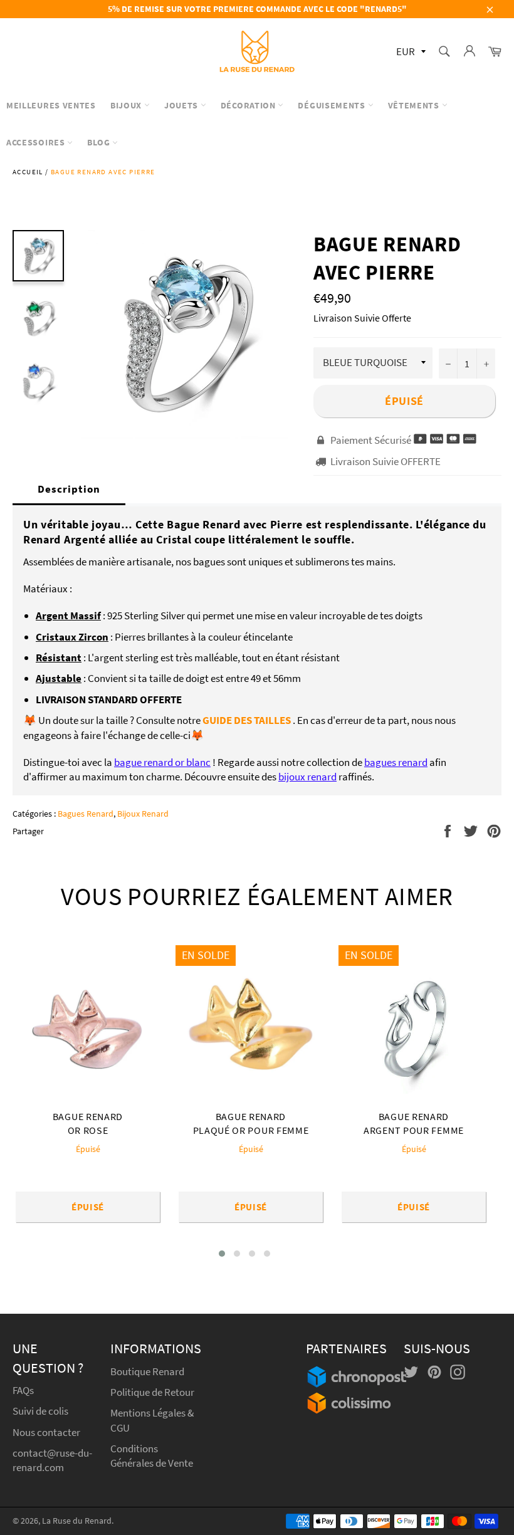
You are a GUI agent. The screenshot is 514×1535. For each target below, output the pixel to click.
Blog (99, 142)
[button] (221, 1253)
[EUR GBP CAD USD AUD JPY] (410, 52)
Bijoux (127, 105)
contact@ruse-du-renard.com (52, 1460)
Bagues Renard (85, 813)
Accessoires (36, 142)
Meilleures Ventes (51, 105)
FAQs (23, 1390)
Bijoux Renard (143, 813)
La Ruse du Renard (77, 1521)
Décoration (249, 105)
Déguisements (332, 105)
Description (69, 489)
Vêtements (415, 105)
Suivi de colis (40, 1411)
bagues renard (395, 762)
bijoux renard (307, 776)
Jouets (182, 105)
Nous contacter (46, 1432)
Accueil (28, 171)
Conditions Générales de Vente (151, 1456)
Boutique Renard (148, 1371)
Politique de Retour (152, 1392)
